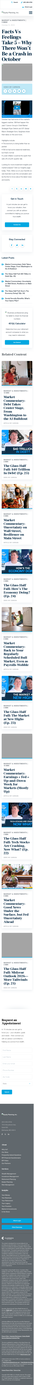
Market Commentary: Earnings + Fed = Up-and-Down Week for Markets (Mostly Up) (16, 781)
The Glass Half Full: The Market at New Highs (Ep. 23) (16, 717)
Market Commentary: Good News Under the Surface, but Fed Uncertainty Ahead (16, 911)
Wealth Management (9, 1174)
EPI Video (5, 1160)
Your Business (6, 1198)
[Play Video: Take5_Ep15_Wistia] (17, 108)
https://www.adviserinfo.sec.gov (11, 1362)
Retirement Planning (9, 1179)
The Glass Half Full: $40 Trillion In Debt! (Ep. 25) (17, 469)
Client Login (28, 7)
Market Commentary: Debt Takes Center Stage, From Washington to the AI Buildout (18, 266)
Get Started (17, 342)
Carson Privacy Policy (7, 1370)
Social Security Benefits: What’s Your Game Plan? (17, 299)
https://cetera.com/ (25, 1354)
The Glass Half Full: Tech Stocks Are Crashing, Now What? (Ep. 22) (17, 845)
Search (16, 2)
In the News (6, 1212)
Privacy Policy (5, 1336)
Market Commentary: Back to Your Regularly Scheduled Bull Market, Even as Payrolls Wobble (16, 654)
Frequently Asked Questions (11, 1155)
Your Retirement (7, 1201)
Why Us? (5, 1149)
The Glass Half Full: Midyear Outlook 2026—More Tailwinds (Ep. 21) (16, 976)
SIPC (11, 1310)
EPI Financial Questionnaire (11, 1158)
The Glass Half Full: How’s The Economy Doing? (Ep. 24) (17, 292)
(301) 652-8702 (27, 2)
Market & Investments (9, 1209)
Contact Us (17, 224)
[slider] (17, 116)
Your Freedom (6, 1206)
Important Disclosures (16, 1336)
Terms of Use (17, 1370)
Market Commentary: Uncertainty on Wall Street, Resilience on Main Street (18, 283)
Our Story (5, 1152)
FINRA (7, 1310)
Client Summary (17, 1227)
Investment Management (10, 1176)
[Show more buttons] (30, 116)
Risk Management (8, 1185)
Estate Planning (7, 1182)
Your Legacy (6, 1203)
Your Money (6, 1195)
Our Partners (6, 1163)
